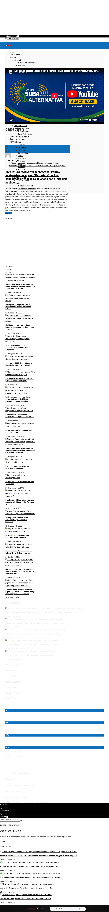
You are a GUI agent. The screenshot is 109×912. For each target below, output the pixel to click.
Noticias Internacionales (27, 63)
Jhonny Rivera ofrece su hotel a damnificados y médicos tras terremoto (17, 520)
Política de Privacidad (26, 186)
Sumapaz (21, 139)
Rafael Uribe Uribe (25, 134)
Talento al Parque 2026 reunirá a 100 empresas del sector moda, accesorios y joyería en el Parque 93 (20, 286)
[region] (54, 17)
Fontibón (21, 169)
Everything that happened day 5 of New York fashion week (18, 467)
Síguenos (3, 807)
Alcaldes (32, 188)
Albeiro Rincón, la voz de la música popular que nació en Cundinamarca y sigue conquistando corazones (19, 592)
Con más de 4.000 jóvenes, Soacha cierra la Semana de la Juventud (18, 364)
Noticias (8, 188)
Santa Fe (21, 150)
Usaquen (21, 145)
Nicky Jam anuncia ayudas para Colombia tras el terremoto (17, 536)
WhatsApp (4, 817)
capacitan (39, 188)
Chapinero (22, 148)
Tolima (26, 188)
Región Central (17, 188)
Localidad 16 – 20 (20, 126)
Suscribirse (4, 810)
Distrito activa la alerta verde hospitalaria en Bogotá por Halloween (19, 416)
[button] (54, 29)
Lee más (8, 213)
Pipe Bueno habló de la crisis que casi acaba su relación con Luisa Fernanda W (19, 502)
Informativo (18, 60)
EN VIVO (8, 45)
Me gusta (4, 804)
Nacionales (22, 66)
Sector (52, 188)
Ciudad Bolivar (23, 137)
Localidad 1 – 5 (19, 142)
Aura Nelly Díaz (13, 160)
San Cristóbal (23, 153)
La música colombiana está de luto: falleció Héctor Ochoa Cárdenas (18, 552)
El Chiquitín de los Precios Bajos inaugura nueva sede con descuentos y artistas (19, 327)
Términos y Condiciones (14, 756)
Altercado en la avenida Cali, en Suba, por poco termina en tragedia (19, 380)
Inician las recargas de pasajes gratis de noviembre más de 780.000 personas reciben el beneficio (19, 399)
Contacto (17, 183)
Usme (20, 156)
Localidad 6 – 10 (20, 159)
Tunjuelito (21, 161)
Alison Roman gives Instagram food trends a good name (18, 431)
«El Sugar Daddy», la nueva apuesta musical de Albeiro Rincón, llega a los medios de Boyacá (19, 571)
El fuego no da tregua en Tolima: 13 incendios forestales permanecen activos (18, 307)
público (46, 188)
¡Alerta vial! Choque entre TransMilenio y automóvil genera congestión (17, 348)
